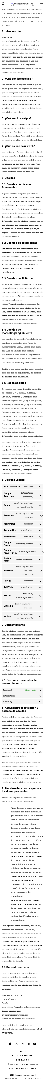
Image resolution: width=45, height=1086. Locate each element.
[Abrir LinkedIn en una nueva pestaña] (29, 1044)
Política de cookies (22, 1068)
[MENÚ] (42, 4)
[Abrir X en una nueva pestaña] (16, 1044)
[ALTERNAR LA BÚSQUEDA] (3, 4)
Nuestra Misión (22, 1056)
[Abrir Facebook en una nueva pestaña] (10, 1044)
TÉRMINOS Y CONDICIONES (22, 1064)
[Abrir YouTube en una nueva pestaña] (35, 1044)
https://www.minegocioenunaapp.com (18, 41)
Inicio (22, 1051)
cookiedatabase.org (28, 1029)
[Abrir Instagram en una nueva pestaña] (23, 1044)
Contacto (22, 1060)
